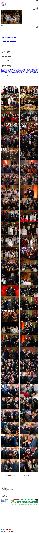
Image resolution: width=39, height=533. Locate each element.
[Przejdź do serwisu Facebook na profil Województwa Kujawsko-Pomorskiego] (1, 529)
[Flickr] (12, 529)
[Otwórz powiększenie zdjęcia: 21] (10, 216)
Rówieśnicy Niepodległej (5, 495)
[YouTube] (9, 529)
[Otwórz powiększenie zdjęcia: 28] (29, 253)
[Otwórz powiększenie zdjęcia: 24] (29, 228)
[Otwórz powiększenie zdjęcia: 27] (10, 253)
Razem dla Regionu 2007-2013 (6, 491)
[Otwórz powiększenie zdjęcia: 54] (29, 415)
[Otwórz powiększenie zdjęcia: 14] (29, 166)
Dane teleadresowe (4, 482)
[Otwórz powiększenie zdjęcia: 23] (10, 228)
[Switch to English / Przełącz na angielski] (37, 0)
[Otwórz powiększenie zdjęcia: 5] (10, 116)
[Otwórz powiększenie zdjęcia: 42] (29, 340)
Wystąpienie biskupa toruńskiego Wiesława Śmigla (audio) (9, 41)
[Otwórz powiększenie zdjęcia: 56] (29, 427)
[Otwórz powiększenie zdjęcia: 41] (10, 340)
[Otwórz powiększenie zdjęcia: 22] (29, 216)
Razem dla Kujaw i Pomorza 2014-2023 (7, 490)
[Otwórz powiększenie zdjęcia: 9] (10, 141)
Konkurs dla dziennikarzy (5, 496)
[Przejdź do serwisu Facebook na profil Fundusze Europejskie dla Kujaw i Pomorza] (3, 529)
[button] (19, 502)
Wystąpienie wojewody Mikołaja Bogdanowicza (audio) (9, 37)
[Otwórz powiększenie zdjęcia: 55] (10, 427)
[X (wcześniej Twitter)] (7, 529)
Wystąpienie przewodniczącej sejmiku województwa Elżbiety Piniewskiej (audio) (12, 38)
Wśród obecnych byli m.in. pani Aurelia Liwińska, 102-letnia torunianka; (10, 69)
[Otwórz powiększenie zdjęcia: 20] (29, 203)
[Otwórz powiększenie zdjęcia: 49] (10, 390)
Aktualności (36, 8)
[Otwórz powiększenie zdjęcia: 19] (10, 203)
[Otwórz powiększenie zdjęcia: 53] (10, 415)
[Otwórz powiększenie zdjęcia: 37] (10, 315)
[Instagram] (6, 529)
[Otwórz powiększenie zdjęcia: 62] (29, 465)
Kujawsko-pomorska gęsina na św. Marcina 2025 (8, 489)
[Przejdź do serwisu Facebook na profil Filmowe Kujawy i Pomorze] (4, 529)
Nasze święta (18, 75)
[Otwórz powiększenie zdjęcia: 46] (29, 365)
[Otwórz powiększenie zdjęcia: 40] (29, 328)
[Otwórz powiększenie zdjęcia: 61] (10, 465)
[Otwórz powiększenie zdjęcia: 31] (10, 278)
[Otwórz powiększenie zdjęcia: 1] (10, 91)
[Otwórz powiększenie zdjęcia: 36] (29, 303)
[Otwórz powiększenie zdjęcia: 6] (29, 116)
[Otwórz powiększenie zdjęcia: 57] (10, 440)
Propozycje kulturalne (4, 488)
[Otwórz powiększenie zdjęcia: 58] (29, 440)
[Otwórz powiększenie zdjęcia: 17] (10, 191)
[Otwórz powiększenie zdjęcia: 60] (29, 452)
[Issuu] (10, 529)
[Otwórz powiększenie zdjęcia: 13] (10, 166)
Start (37, 7)
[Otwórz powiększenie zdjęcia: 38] (29, 315)
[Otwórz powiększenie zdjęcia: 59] (10, 452)
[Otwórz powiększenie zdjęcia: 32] (29, 278)
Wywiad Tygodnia (4, 487)
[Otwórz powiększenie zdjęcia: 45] (10, 365)
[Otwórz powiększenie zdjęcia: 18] (29, 191)
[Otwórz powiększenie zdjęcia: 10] (29, 141)
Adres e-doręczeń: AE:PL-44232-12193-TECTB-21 (8, 528)
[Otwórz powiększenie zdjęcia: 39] (10, 328)
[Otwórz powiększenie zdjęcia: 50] (29, 390)
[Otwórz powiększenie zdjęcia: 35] (10, 303)
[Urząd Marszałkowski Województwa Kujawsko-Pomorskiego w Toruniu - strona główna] (3, 4)
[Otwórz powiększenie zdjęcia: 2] (29, 91)
